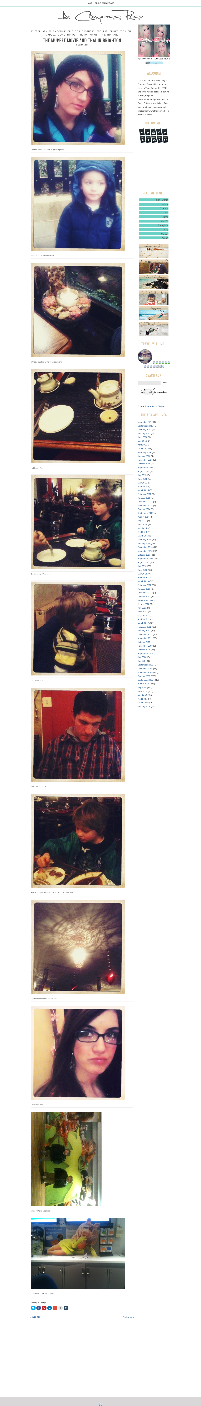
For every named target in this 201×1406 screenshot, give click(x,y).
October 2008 (144, 649)
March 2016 (143, 448)
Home (89, 3)
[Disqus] (82, 1358)
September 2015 (145, 467)
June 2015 (142, 479)
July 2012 (142, 608)
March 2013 (143, 581)
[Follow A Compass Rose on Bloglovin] (154, 65)
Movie (61, 35)
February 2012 (144, 627)
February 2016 (144, 452)
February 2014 (144, 539)
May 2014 (142, 528)
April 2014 (142, 532)
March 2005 (143, 702)
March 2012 (143, 623)
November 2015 (145, 460)
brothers (88, 31)
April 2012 (142, 619)
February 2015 (144, 494)
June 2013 (142, 570)
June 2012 (142, 611)
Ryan (102, 35)
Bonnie (61, 31)
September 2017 (145, 426)
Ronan (93, 35)
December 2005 (145, 668)
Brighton (74, 31)
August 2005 (143, 684)
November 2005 (145, 672)
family (113, 31)
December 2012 (145, 593)
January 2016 (144, 456)
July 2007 (142, 661)
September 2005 (145, 680)
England (102, 31)
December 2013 (145, 547)
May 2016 (142, 441)
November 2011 (145, 638)
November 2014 (145, 505)
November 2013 (145, 551)
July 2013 (142, 566)
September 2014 (145, 513)
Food (122, 31)
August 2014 (143, 517)
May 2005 (142, 695)
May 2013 (142, 574)
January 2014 (144, 543)
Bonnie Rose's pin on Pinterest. (152, 406)
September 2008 (145, 653)
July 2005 (142, 687)
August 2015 (143, 471)
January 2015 (144, 498)
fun (130, 31)
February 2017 (144, 429)
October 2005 (144, 676)
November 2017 (145, 422)
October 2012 (144, 596)
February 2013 (144, 585)
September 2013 (145, 558)
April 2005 (142, 699)
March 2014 (143, 536)
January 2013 (144, 589)
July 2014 (142, 520)
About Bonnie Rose (104, 3)
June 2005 (142, 691)
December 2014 (145, 502)
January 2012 (144, 630)
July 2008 (142, 657)
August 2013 (143, 562)
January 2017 (144, 433)
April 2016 (142, 445)
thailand (113, 35)
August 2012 (143, 604)
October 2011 (144, 642)
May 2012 (142, 615)
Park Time (35, 1317)
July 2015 (142, 475)
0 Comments (82, 44)
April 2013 (142, 577)
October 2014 (144, 509)
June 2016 (142, 437)
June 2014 (142, 524)
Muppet (72, 35)
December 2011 (145, 634)
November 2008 (145, 646)
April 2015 (142, 486)
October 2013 (144, 555)
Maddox (51, 35)
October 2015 (144, 464)
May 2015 (142, 483)
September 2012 (145, 600)
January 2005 (144, 706)
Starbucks (128, 1317)
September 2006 (145, 665)
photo (83, 35)
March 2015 (143, 490)
